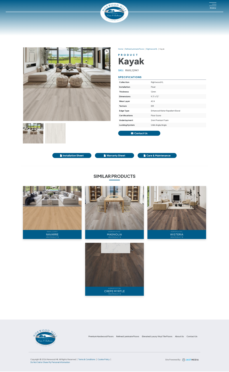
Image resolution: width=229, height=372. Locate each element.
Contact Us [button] (141, 133)
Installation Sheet (73, 155)
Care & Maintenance (158, 155)
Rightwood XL (151, 49)
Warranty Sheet (115, 155)
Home (120, 49)
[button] (107, 51)
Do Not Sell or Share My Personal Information (50, 362)
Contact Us (192, 336)
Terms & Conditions (86, 359)
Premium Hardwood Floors (101, 336)
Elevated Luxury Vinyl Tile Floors (157, 336)
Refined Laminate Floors (134, 49)
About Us (179, 336)
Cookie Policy (104, 359)
